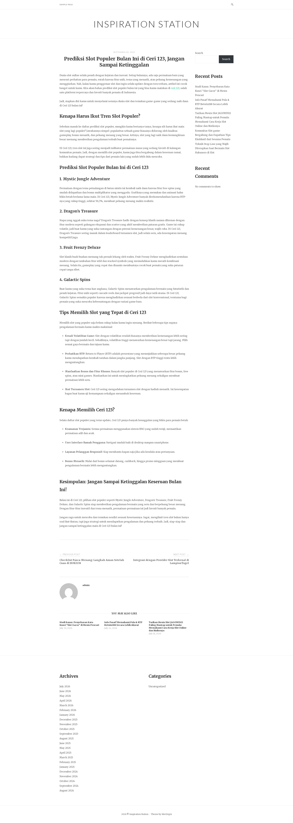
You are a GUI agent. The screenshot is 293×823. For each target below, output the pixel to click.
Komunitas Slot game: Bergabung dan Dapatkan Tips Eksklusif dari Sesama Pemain (213, 135)
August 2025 (67, 738)
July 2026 (65, 686)
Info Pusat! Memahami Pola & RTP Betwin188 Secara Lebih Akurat (212, 104)
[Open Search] (232, 4)
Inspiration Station (146, 23)
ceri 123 (175, 88)
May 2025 (65, 748)
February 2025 (68, 762)
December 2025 (69, 719)
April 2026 (66, 700)
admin (86, 585)
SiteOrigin (167, 814)
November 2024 (69, 776)
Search (199, 53)
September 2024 (69, 785)
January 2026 (67, 714)
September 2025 (69, 733)
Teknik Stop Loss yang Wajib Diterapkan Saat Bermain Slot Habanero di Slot (212, 148)
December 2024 (69, 771)
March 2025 (66, 757)
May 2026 (65, 695)
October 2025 (67, 729)
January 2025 (67, 766)
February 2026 (68, 710)
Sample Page (66, 4)
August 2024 (67, 790)
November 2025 (69, 724)
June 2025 (65, 743)
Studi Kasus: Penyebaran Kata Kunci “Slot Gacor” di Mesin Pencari (212, 91)
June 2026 (65, 691)
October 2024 (67, 781)
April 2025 (65, 752)
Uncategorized (157, 686)
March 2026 (66, 705)
